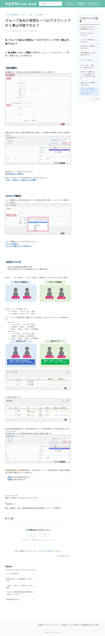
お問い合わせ (93, 3)
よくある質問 (39, 15)
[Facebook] (6, 518)
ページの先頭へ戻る (62, 556)
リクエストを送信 (44, 551)
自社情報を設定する (12, 599)
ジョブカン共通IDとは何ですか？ (88, 41)
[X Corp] (9, 518)
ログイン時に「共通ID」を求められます (87, 66)
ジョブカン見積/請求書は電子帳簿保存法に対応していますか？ (19, 593)
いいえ (44, 535)
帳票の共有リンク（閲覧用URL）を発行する (19, 580)
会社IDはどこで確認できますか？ (88, 47)
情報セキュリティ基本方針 (70, 625)
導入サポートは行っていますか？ (88, 34)
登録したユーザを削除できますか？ (88, 84)
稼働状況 (80, 3)
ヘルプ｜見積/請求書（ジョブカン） (16, 15)
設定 (30, 15)
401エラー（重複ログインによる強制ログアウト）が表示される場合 (88, 75)
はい (31, 535)
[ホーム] (20, 4)
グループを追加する (12, 573)
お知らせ (70, 3)
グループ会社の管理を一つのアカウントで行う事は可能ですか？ (88, 91)
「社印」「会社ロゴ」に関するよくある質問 (19, 586)
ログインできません (87, 60)
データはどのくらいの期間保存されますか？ (88, 28)
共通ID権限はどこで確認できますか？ (88, 54)
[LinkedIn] (12, 518)
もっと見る (95, 99)
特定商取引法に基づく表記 (90, 625)
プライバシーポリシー (53, 625)
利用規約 (41, 625)
